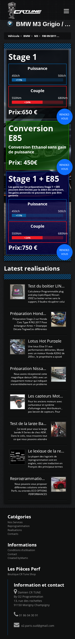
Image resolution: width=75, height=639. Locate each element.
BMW (26, 36)
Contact (12, 554)
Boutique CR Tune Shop (22, 574)
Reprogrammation (19, 526)
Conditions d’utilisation (21, 550)
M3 (36, 36)
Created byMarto (18, 558)
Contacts (13, 534)
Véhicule (13, 36)
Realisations (15, 530)
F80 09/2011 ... (50, 36)
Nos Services (15, 522)
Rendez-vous (64, 116)
